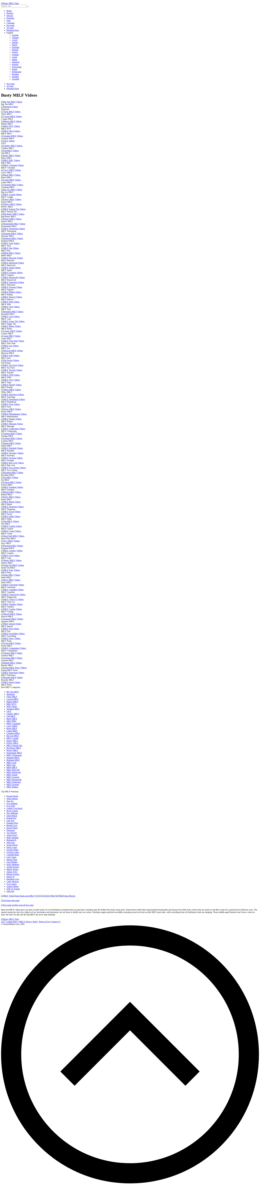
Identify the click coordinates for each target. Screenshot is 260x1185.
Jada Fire (10, 891)
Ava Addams (12, 803)
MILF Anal (11, 762)
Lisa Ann (10, 820)
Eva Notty (10, 806)
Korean (15, 64)
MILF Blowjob (13, 770)
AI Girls (10, 28)
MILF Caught (12, 738)
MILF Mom (11, 706)
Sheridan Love (12, 879)
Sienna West (11, 859)
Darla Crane (11, 847)
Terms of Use (44, 921)
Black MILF (11, 728)
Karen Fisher (12, 828)
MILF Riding (12, 787)
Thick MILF (11, 697)
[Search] (28, 6)
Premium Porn (12, 30)
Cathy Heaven (12, 881)
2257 (3, 921)
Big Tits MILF (12, 692)
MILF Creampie (13, 723)
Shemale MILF (13, 758)
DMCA (22, 921)
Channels (10, 23)
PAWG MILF (12, 743)
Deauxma (10, 830)
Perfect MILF (12, 750)
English (15, 35)
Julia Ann (10, 842)
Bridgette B (11, 840)
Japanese (16, 62)
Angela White (12, 850)
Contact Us (55, 921)
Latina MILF (12, 731)
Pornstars (10, 18)
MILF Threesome (14, 755)
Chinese (15, 37)
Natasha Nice (12, 823)
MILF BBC (11, 721)
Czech (14, 40)
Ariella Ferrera (12, 867)
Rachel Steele (12, 796)
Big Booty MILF (13, 748)
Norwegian (17, 67)
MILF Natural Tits (14, 745)
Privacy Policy (32, 921)
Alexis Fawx (11, 835)
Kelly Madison (12, 864)
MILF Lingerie (12, 777)
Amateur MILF (13, 709)
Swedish (15, 79)
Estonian (15, 47)
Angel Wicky (12, 845)
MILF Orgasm (12, 784)
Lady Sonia (11, 857)
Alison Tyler (11, 872)
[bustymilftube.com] (10, 919)
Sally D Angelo (13, 889)
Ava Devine (11, 833)
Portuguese (16, 72)
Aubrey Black (12, 886)
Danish (15, 42)
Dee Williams (12, 813)
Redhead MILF (13, 760)
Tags (8, 20)
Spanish (15, 76)
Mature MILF (12, 701)
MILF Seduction (13, 782)
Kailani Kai (11, 818)
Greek (14, 57)
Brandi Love (11, 825)
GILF (8, 711)
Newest (9, 15)
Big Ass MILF (12, 736)
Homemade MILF (14, 753)
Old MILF (10, 716)
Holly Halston (12, 837)
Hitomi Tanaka (12, 874)
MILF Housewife (14, 779)
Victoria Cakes (12, 852)
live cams (10, 25)
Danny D (10, 877)
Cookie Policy (12, 921)
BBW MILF (11, 767)
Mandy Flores (12, 869)
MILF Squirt (11, 775)
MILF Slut (11, 765)
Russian (15, 74)
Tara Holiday (12, 862)
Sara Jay (10, 801)
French (15, 52)
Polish (14, 69)
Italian (14, 59)
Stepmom (10, 694)
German (15, 55)
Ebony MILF (12, 740)
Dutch (14, 45)
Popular (9, 13)
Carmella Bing (12, 855)
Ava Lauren (11, 884)
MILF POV (11, 704)
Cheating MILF (13, 733)
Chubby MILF (12, 714)
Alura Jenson (12, 798)
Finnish (15, 50)
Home (9, 11)
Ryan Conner (12, 811)
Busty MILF (11, 719)
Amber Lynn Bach (14, 808)
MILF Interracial (13, 772)
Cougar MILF (12, 699)
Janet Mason (11, 816)
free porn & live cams (24, 905)
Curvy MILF (12, 726)
